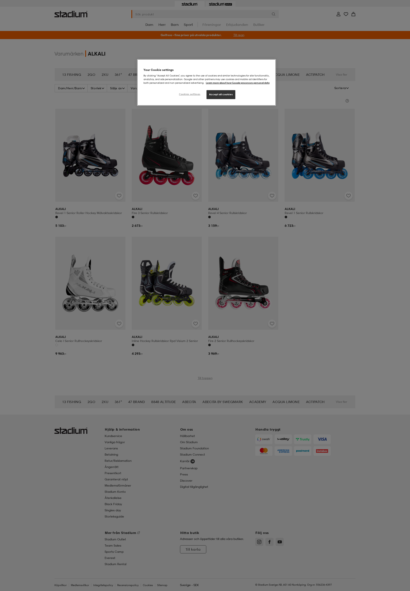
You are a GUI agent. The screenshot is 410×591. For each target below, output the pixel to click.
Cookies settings (189, 94)
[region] (206, 82)
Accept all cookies (221, 94)
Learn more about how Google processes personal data (237, 82)
